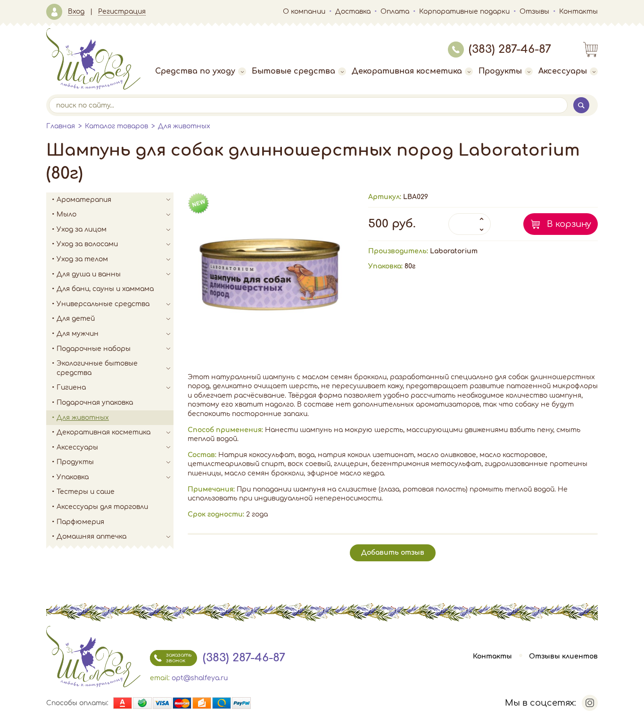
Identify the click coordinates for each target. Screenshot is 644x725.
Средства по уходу (195, 71)
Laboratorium (454, 251)
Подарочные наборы (94, 348)
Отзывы (534, 11)
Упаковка (73, 477)
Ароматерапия (84, 199)
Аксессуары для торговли (102, 506)
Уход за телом (82, 259)
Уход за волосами (87, 244)
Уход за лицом (82, 229)
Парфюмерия (80, 521)
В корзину (569, 224)
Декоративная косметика (407, 71)
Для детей (76, 318)
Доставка (353, 11)
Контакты (578, 11)
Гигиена (71, 387)
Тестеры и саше (86, 491)
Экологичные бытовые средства (97, 368)
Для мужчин (78, 333)
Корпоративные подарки (464, 11)
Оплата (394, 11)
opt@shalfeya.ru (200, 678)
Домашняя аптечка (91, 536)
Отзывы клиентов (563, 656)
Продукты (500, 71)
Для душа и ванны (89, 274)
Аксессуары (562, 71)
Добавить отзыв (392, 552)
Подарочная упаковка (95, 402)
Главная (60, 126)
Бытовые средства (293, 71)
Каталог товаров (116, 126)
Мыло (66, 214)
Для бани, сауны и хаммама (105, 288)
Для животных (184, 126)
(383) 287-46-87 (510, 49)
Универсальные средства (103, 304)
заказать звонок (178, 658)
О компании (304, 11)
